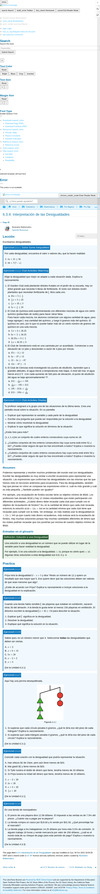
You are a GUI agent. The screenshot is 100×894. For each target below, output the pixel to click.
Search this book (7, 44)
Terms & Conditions (86, 887)
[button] (9, 157)
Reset (4, 70)
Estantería (30, 207)
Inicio (14, 207)
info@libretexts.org (59, 890)
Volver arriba (8, 867)
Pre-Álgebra (69, 207)
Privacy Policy (71, 887)
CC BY (30, 855)
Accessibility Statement (12, 890)
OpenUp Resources (20, 230)
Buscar (7, 201)
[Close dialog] (1, 183)
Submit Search (8, 52)
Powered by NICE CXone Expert (39, 880)
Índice (81, 236)
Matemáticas (49, 207)
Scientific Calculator (13, 139)
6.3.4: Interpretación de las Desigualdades (34, 852)
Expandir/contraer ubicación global (96, 206)
